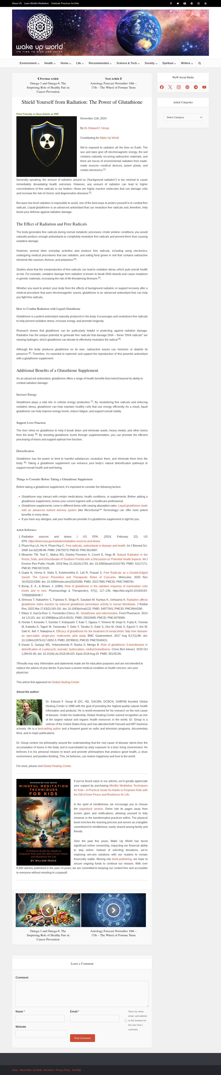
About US (17, 3)
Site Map (76, 1070)
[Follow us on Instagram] (179, 87)
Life (78, 63)
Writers (185, 63)
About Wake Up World (31, 1070)
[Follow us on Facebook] (162, 87)
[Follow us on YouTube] (204, 87)
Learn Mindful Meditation (36, 3)
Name (20, 1011)
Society (150, 63)
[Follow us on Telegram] (196, 87)
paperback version (91, 808)
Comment (22, 977)
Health (48, 63)
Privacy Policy (63, 1070)
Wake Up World (109, 137)
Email (74, 1011)
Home (64, 63)
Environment (28, 63)
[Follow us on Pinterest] (187, 87)
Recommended (99, 63)
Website (21, 1026)
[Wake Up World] (110, 33)
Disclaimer (49, 1070)
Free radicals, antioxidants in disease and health (96, 545)
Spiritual (167, 63)
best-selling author (49, 728)
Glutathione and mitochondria (99, 613)
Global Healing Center (57, 766)
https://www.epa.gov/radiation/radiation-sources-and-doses (64, 541)
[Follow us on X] (170, 87)
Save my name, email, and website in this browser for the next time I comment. (137, 1020)
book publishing (122, 859)
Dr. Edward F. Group (96, 128)
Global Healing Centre (65, 682)
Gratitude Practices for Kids (65, 3)
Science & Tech (127, 63)
